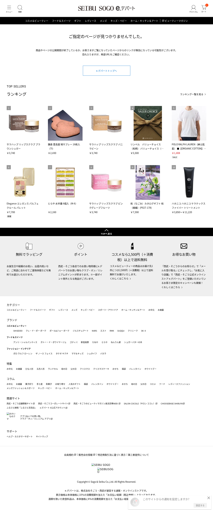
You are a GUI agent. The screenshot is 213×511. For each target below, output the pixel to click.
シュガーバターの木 (133, 342)
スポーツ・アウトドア (108, 309)
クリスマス (85, 368)
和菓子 (49, 384)
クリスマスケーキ (101, 368)
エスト (103, 330)
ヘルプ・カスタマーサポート (20, 436)
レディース (90, 20)
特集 (9, 364)
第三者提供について (138, 454)
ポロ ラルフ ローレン (22, 353)
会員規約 (68, 454)
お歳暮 (161, 309)
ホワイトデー (150, 368)
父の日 (74, 368)
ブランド (12, 320)
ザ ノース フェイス (44, 353)
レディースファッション (179, 384)
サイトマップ (42, 436)
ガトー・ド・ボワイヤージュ (53, 342)
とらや (104, 342)
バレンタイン (135, 368)
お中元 (151, 309)
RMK (112, 330)
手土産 (40, 384)
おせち (115, 368)
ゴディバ (74, 342)
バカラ (103, 353)
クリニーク (133, 330)
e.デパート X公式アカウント (52, 407)
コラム (11, 379)
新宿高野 (85, 342)
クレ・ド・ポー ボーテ (36, 330)
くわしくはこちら (119, 278)
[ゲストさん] (194, 9)
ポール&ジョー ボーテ (59, 330)
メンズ (103, 20)
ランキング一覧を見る (191, 94)
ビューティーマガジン (176, 20)
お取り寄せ (60, 384)
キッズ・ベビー (118, 20)
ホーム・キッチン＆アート (144, 20)
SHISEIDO (17, 330)
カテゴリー (13, 305)
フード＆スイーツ (61, 20)
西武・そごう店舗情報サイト (20, 403)
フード (162, 384)
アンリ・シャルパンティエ (25, 342)
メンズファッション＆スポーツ (21, 388)
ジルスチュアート (81, 330)
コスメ (153, 384)
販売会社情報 (86, 454)
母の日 (64, 368)
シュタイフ (92, 353)
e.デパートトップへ (106, 70)
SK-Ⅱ (143, 330)
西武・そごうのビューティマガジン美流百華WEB (96, 403)
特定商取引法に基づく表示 (112, 454)
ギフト (77, 20)
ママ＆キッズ (78, 353)
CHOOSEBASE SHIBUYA (172, 403)
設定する (200, 505)
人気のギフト (75, 384)
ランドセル (53, 368)
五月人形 (41, 368)
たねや (95, 342)
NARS (94, 330)
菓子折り (29, 384)
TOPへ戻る (106, 233)
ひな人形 (29, 368)
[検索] (20, 9)
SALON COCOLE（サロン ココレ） (139, 403)
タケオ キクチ (62, 353)
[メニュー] (9, 9)
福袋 (124, 368)
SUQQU (120, 330)
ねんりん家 (116, 342)
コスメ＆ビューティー (36, 20)
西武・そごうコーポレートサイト (53, 403)
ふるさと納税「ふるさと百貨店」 (22, 407)
